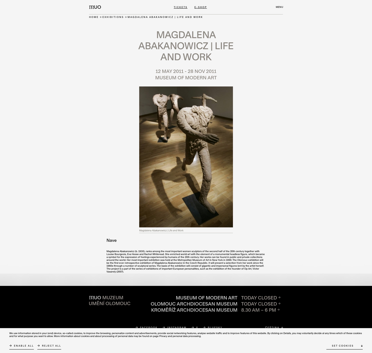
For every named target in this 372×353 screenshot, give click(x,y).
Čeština (272, 327)
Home (94, 17)
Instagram (177, 327)
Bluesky (215, 327)
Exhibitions (113, 17)
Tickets (180, 7)
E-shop (200, 7)
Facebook (149, 327)
